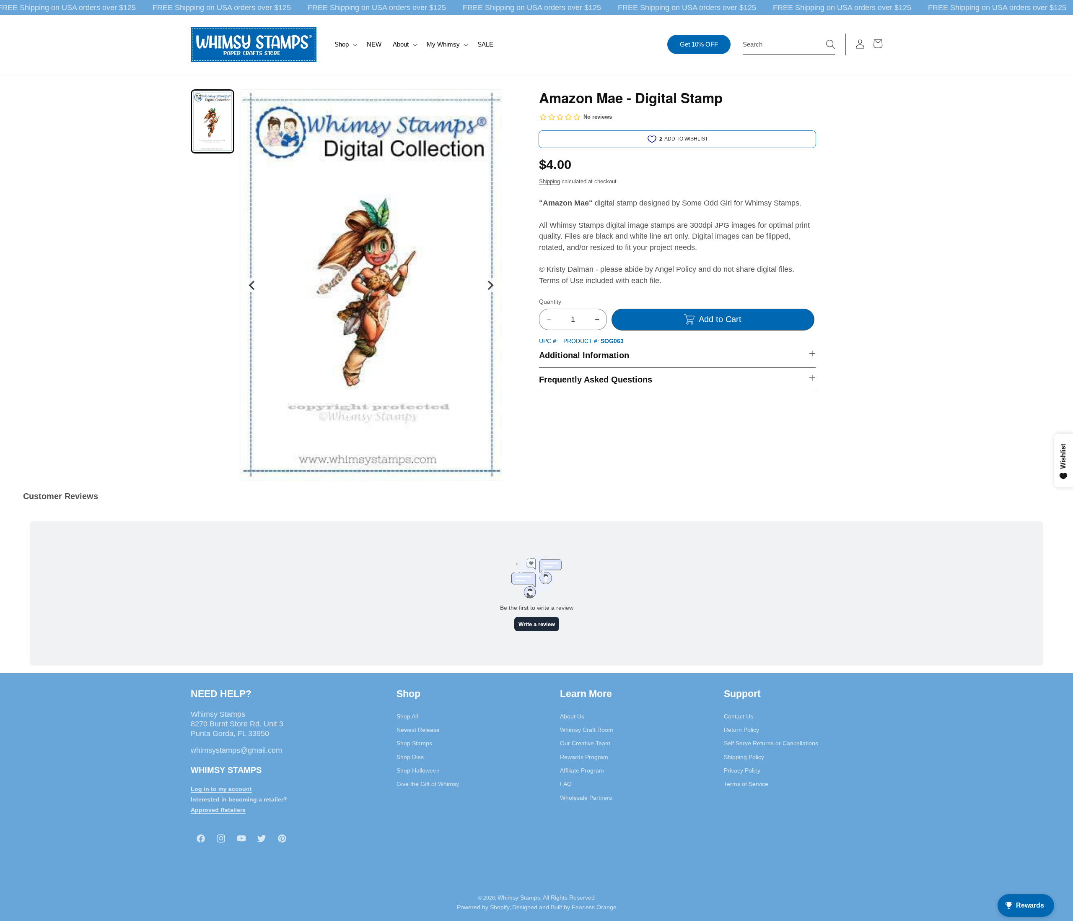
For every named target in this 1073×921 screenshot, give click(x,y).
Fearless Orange (594, 907)
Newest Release (418, 729)
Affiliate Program (582, 770)
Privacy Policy (742, 770)
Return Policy (741, 729)
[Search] (831, 44)
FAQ (566, 783)
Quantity (550, 301)
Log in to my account (221, 788)
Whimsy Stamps (519, 897)
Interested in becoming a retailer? (239, 799)
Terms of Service (746, 783)
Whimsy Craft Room (586, 729)
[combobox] (789, 44)
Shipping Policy (744, 756)
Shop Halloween (418, 770)
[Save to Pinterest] (490, 101)
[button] (345, 44)
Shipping (549, 181)
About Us (572, 716)
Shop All (407, 716)
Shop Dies (410, 756)
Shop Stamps (414, 743)
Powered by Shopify (483, 907)
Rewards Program (584, 756)
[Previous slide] (252, 285)
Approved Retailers (218, 809)
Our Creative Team (585, 743)
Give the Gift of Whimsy (428, 783)
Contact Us (738, 716)
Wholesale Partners (586, 797)
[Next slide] (490, 285)
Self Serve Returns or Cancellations (771, 743)
